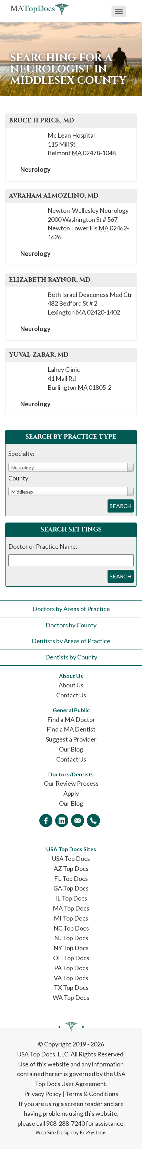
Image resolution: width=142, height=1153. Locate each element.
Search (121, 506)
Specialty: (21, 453)
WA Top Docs (71, 997)
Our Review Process (71, 783)
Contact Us (71, 695)
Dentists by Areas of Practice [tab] (71, 641)
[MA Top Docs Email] (77, 820)
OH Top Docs (71, 958)
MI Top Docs (71, 918)
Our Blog (71, 749)
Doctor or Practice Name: (43, 546)
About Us (71, 685)
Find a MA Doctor (71, 719)
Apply (71, 793)
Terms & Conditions (91, 1093)
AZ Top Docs (71, 868)
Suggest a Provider (71, 739)
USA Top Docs (71, 858)
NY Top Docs (71, 948)
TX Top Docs (71, 987)
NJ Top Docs (71, 938)
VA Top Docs (71, 978)
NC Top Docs (71, 928)
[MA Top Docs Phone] (93, 820)
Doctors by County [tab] (71, 625)
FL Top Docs (71, 878)
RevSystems (93, 1132)
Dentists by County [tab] (71, 657)
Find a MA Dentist (71, 729)
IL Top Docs (71, 898)
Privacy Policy (42, 1093)
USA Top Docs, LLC (42, 1054)
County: (19, 478)
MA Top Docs (71, 908)
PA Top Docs (71, 968)
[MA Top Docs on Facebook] (45, 820)
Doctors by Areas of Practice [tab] (71, 609)
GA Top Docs (71, 888)
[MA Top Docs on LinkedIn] (61, 820)
